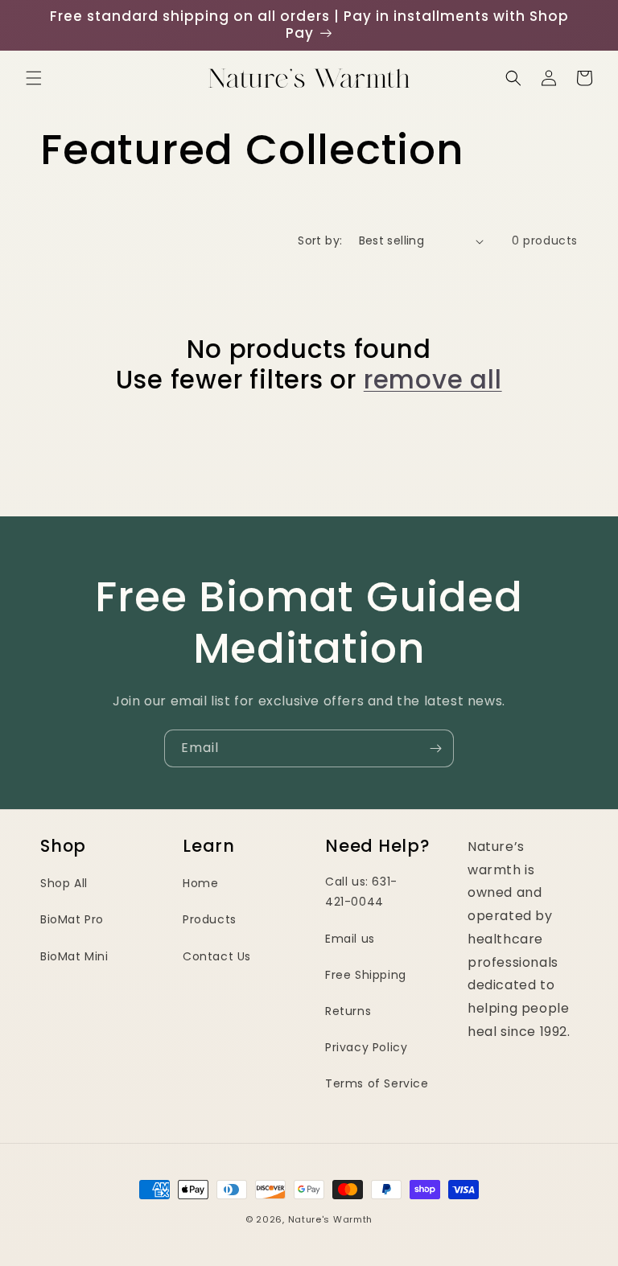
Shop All (64, 883)
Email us (350, 939)
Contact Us (217, 956)
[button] (34, 78)
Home (200, 883)
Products (210, 919)
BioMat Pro (72, 919)
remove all (433, 379)
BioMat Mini (74, 956)
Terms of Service (377, 1083)
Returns (348, 1011)
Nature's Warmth (330, 1219)
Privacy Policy (366, 1047)
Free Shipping (365, 975)
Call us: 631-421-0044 (361, 891)
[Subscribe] (435, 748)
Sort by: (320, 240)
